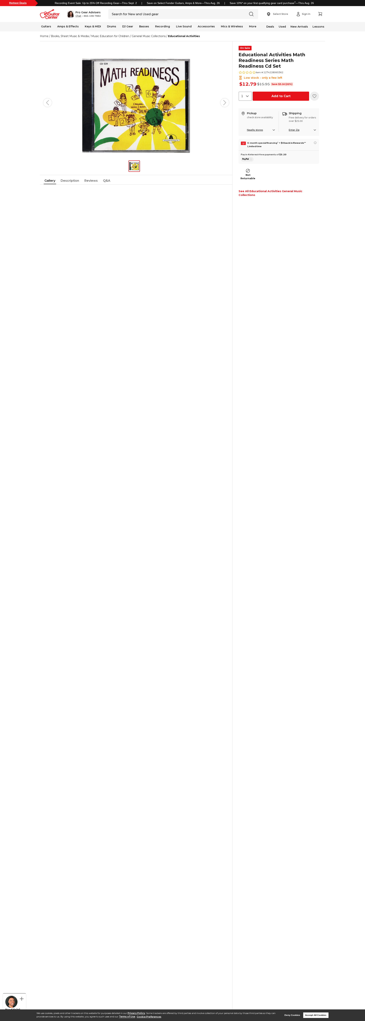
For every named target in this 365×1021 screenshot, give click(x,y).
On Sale (245, 48)
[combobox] (245, 96)
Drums (111, 26)
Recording (162, 26)
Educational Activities (184, 36)
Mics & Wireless (232, 26)
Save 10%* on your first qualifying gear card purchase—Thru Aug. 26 (272, 3)
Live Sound (184, 26)
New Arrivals (299, 26)
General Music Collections (149, 36)
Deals (270, 26)
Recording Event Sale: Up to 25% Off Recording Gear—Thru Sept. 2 (96, 3)
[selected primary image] (136, 103)
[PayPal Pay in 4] (247, 159)
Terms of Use (127, 1016)
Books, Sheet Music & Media (70, 36)
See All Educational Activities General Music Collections (270, 193)
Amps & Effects (68, 26)
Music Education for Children (110, 36)
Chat (78, 16)
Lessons (318, 26)
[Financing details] (315, 142)
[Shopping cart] (320, 14)
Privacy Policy (136, 1013)
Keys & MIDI (93, 26)
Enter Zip (294, 129)
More (252, 26)
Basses (144, 26)
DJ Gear (127, 26)
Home (44, 36)
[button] (84, 14)
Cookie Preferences (149, 1016)
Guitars (46, 26)
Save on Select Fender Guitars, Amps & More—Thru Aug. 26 (183, 3)
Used (282, 26)
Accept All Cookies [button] (315, 1015)
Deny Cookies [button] (292, 1015)
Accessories (206, 26)
